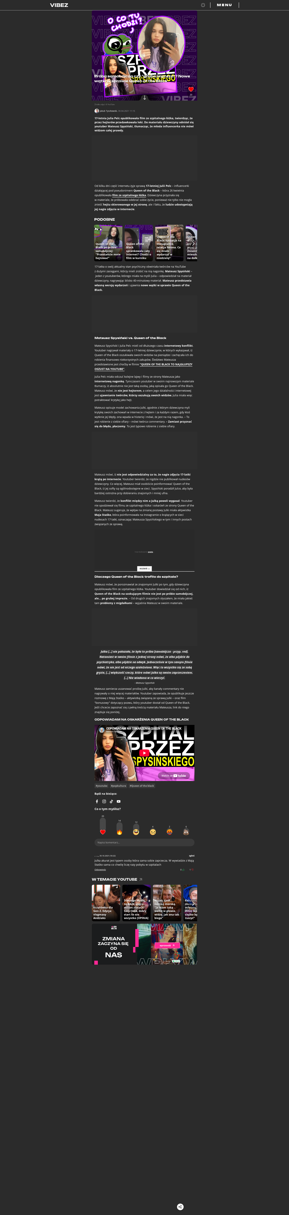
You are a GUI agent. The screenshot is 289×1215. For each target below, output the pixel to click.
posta (150, 552)
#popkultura (118, 785)
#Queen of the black (142, 785)
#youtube (101, 785)
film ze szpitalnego (129, 195)
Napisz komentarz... (109, 842)
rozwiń (143, 568)
